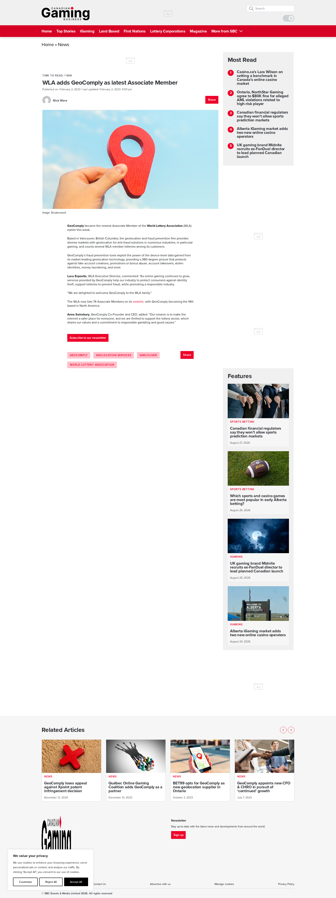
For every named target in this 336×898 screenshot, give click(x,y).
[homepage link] (65, 13)
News (63, 44)
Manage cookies (224, 884)
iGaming (87, 31)
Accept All (76, 882)
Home (47, 31)
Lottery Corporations (167, 31)
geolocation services (113, 355)
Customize (25, 882)
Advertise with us (160, 884)
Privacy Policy (286, 884)
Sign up (178, 835)
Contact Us (99, 884)
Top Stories (65, 31)
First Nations (135, 31)
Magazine (198, 31)
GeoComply (79, 355)
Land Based (109, 31)
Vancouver (148, 355)
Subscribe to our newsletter (88, 338)
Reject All (51, 882)
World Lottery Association (92, 365)
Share (212, 99)
